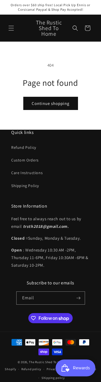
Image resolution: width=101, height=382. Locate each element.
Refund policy (31, 369)
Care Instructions (27, 172)
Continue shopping (51, 103)
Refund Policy (23, 147)
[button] (11, 28)
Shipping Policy (25, 185)
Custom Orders (25, 160)
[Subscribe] (78, 298)
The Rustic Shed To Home (47, 362)
